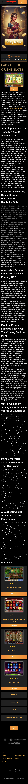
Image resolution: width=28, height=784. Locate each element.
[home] (11, 3)
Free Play (14, 694)
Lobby (14, 709)
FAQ (3, 752)
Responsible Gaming (7, 758)
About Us (17, 752)
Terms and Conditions (20, 755)
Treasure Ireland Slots (14, 587)
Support (4, 755)
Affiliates (17, 758)
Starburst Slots (14, 682)
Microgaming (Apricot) (16, 108)
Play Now (22, 2)
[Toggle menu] (2, 2)
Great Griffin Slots (14, 651)
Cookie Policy (5, 761)
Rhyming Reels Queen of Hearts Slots (14, 620)
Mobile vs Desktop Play (14, 717)
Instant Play (14, 702)
